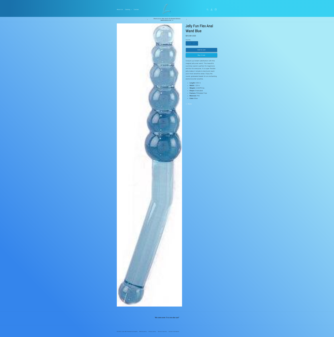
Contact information (174, 331)
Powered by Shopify (132, 331)
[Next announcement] (186, 19)
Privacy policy (152, 331)
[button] (128, 9)
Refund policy (143, 331)
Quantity (188, 39)
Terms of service (162, 331)
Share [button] (190, 104)
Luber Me (123, 331)
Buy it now (201, 55)
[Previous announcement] (147, 19)
